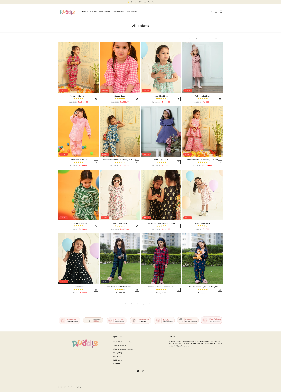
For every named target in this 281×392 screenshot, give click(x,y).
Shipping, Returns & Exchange (123, 349)
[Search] (211, 11)
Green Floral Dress (161, 96)
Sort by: (191, 39)
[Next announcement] (222, 2)
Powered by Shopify (77, 387)
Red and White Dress (202, 223)
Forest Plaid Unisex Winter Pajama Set (119, 287)
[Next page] (155, 303)
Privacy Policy (117, 353)
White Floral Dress (120, 223)
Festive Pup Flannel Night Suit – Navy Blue (203, 287)
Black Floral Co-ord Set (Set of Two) (161, 223)
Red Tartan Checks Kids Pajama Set (161, 287)
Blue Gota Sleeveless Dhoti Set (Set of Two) (119, 160)
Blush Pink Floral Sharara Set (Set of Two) (202, 160)
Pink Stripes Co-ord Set (78, 160)
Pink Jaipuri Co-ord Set (78, 96)
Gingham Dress (119, 96)
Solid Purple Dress (161, 160)
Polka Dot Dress (78, 287)
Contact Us (117, 356)
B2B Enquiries (117, 360)
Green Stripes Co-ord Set (78, 223)
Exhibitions (117, 364)
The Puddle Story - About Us (122, 342)
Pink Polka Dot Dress (202, 96)
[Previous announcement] (59, 2)
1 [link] (125, 304)
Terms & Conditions (119, 345)
